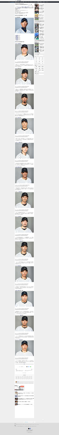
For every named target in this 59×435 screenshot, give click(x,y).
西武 (16, 290)
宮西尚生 (20, 142)
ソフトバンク (36, 61)
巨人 (16, 68)
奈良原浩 (17, 35)
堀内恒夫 (43, 68)
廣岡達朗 (39, 66)
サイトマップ (28, 430)
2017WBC (18, 376)
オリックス (36, 63)
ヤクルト (22, 424)
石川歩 (19, 216)
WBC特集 (23, 376)
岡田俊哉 (27, 377)
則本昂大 (18, 117)
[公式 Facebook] (30, 428)
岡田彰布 (43, 66)
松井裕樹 (18, 43)
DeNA (16, 424)
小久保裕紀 (27, 376)
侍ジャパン (20, 376)
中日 (20, 424)
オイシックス (37, 424)
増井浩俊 (20, 191)
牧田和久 (18, 290)
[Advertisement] (24, 412)
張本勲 (36, 66)
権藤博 (16, 36)
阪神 (17, 424)
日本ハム (17, 142)
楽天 (16, 43)
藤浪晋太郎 (19, 377)
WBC (16, 376)
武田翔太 (25, 377)
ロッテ (16, 216)
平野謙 (39, 68)
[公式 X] (28, 428)
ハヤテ (35, 424)
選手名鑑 (25, 376)
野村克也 (36, 68)
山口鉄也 (31, 377)
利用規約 (31, 430)
